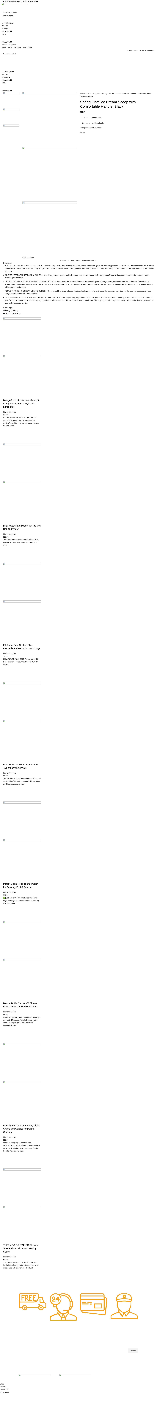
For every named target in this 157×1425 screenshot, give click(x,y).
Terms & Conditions (80, 1354)
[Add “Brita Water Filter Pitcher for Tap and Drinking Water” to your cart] (6, 554)
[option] (11, 100)
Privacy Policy (78, 1350)
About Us (76, 1343)
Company (77, 1335)
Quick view (6, 440)
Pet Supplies (59, 1346)
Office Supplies (60, 1350)
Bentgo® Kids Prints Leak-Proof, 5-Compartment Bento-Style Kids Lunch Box (21, 403)
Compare (95, 1346)
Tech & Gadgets (60, 1339)
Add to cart (96, 118)
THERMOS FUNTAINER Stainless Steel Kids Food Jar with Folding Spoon (21, 1248)
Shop (93, 1339)
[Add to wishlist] (6, 430)
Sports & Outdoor (61, 1343)
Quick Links (96, 1335)
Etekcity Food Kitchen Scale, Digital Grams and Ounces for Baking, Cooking (21, 1128)
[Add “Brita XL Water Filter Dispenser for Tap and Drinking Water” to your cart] (6, 793)
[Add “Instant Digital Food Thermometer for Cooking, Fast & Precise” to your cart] (6, 913)
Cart (93, 1350)
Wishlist (94, 1343)
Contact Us (77, 1346)
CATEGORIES (60, 1335)
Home (82, 93)
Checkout (95, 1354)
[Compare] (6, 396)
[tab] (64, 260)
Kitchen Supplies (93, 93)
